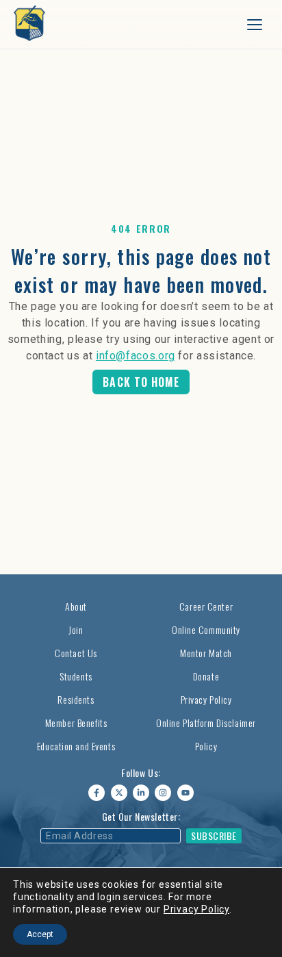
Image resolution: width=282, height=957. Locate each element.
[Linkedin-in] (141, 792)
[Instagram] (163, 792)
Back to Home (141, 382)
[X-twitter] (119, 792)
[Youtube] (185, 792)
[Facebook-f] (96, 792)
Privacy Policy (196, 909)
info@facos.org (135, 355)
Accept (40, 934)
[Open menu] (254, 24)
